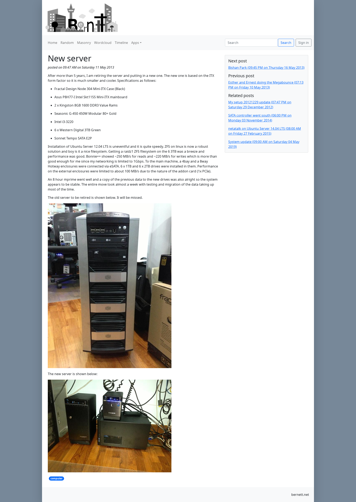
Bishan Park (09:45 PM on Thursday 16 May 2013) (266, 67)
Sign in (303, 42)
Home (52, 42)
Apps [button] (135, 42)
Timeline (121, 42)
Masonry (84, 42)
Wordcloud (102, 42)
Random (67, 42)
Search (286, 42)
